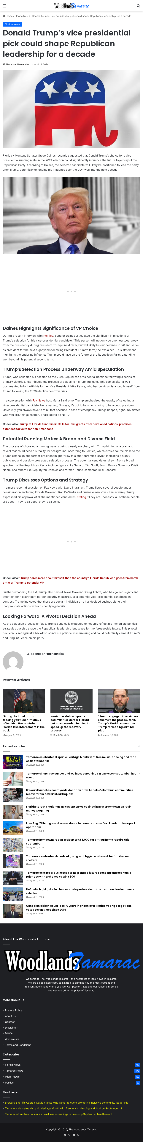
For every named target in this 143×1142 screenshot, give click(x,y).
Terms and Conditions (18, 1044)
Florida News (22, 15)
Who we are (12, 1039)
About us (10, 1016)
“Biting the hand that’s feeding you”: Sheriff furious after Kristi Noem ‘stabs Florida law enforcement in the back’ (24, 723)
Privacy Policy (13, 1010)
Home (9, 15)
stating (81, 497)
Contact (10, 1021)
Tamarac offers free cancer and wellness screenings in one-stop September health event (58, 1114)
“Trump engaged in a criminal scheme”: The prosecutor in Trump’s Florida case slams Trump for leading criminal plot (118, 723)
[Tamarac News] (71, 6)
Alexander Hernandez (17, 64)
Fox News (38, 400)
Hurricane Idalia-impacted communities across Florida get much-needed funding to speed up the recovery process (70, 723)
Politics (9, 1082)
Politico (48, 335)
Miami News (12, 1076)
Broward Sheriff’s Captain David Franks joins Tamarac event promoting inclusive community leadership (66, 1102)
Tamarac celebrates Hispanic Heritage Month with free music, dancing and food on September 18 (63, 1108)
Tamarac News (14, 1070)
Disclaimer (11, 1027)
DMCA (9, 1033)
